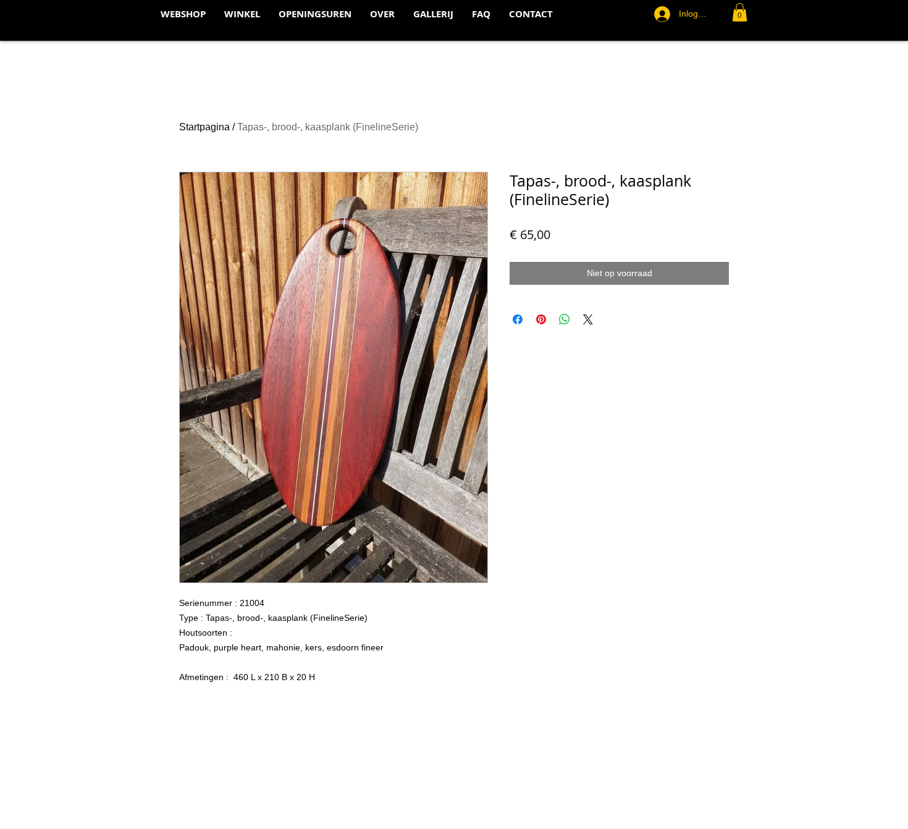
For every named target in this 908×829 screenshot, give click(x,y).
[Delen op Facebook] (517, 319)
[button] (739, 12)
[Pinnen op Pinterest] (541, 319)
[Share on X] (588, 319)
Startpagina (204, 127)
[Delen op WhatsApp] (564, 319)
